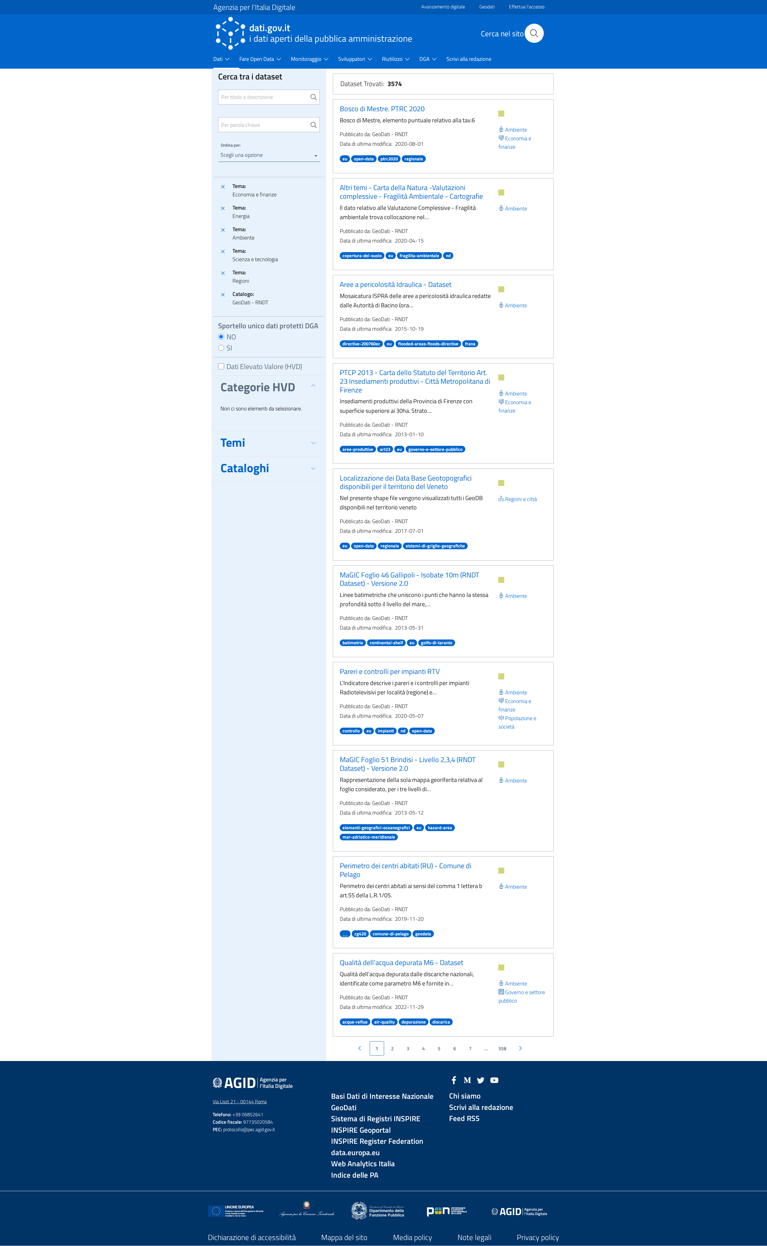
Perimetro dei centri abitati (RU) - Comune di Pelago (405, 870)
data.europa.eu (355, 1152)
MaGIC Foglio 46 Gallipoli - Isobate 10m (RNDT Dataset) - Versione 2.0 (409, 579)
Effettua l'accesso (526, 6)
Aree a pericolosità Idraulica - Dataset (396, 284)
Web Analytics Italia (363, 1163)
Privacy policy (538, 1237)
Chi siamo (465, 1095)
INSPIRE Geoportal (361, 1130)
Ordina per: (231, 145)
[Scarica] (501, 114)
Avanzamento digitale (443, 6)
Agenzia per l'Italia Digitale (254, 7)
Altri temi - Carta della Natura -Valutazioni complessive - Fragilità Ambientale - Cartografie (411, 191)
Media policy (412, 1237)
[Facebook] (454, 1079)
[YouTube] (494, 1079)
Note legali (474, 1237)
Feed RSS (464, 1118)
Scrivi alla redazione (481, 1107)
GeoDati (344, 1107)
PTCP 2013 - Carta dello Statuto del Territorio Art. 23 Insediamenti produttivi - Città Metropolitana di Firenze (415, 381)
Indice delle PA (354, 1175)
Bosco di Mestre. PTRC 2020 (382, 108)
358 (502, 1048)
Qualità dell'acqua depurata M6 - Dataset (401, 962)
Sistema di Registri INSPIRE (375, 1118)
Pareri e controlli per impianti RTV (390, 671)
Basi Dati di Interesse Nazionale (382, 1096)
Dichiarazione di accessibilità (252, 1237)
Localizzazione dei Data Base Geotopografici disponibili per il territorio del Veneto (406, 482)
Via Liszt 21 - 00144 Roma (240, 1101)
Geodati (487, 6)
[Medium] (467, 1079)
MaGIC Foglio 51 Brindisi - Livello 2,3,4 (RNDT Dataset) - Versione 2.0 (408, 764)
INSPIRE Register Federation (377, 1141)
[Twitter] (481, 1079)
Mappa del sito (344, 1237)
